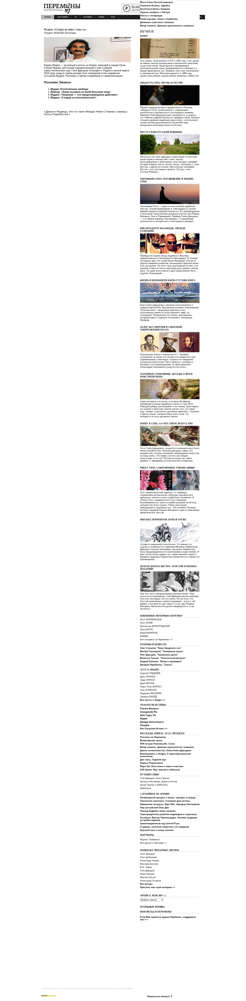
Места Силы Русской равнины (156, 2)
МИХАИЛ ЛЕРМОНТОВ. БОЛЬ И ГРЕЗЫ (163, 519)
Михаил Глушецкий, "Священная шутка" (161, 651)
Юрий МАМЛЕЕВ (149, 633)
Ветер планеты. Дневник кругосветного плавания (167, 25)
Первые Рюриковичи (151, 763)
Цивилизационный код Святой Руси (159, 823)
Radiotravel (145, 788)
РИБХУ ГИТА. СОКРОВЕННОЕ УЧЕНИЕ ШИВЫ (167, 467)
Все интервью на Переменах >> (156, 639)
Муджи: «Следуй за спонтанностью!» (73, 97)
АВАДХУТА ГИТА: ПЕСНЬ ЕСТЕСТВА (161, 83)
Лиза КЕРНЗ (146, 629)
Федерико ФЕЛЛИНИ (150, 693)
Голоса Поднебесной (56, 114)
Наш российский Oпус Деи (154, 807)
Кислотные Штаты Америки (155, 9)
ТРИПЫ (101, 17)
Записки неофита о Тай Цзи (155, 12)
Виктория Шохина (149, 864)
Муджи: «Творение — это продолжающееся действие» (84, 94)
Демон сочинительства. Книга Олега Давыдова (165, 750)
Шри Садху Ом (148, 715)
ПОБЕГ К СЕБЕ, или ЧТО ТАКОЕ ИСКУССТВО (166, 423)
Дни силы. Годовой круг (153, 759)
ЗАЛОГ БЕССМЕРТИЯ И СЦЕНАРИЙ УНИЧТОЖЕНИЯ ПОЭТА (161, 328)
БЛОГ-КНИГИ (62, 17)
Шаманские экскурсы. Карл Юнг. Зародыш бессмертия (170, 804)
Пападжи (144, 725)
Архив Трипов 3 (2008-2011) (154, 785)
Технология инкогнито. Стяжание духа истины (165, 801)
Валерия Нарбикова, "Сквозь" (156, 664)
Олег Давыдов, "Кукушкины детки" (159, 654)
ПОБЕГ (144, 36)
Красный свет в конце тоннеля (157, 830)
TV (76, 17)
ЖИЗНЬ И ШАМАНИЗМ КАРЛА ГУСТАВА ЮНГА (167, 280)
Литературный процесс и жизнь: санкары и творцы (168, 797)
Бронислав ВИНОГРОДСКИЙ (155, 626)
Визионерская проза (151, 740)
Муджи (143, 718)
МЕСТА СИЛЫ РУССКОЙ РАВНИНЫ (161, 132)
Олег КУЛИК (146, 623)
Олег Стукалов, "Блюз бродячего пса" (160, 648)
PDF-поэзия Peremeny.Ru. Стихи (157, 744)
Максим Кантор (148, 877)
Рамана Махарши (149, 708)
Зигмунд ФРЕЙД (148, 696)
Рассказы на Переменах (153, 737)
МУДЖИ (144, 636)
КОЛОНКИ (88, 17)
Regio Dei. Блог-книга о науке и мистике (161, 766)
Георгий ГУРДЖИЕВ (150, 673)
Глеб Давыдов (147, 870)
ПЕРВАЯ (47, 17)
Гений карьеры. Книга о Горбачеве (159, 19)
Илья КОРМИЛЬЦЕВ (150, 619)
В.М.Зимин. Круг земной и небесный (160, 769)
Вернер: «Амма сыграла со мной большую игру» (81, 91)
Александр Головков (150, 880)
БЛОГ (113, 17)
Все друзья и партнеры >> (153, 843)
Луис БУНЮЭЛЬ (148, 690)
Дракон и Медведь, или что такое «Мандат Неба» (74, 111)
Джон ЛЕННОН (147, 676)
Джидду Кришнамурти (152, 722)
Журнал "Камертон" (150, 839)
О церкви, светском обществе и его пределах (164, 827)
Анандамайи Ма (148, 712)
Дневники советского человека (157, 22)
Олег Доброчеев (148, 857)
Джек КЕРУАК (147, 683)
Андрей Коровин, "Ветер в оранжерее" (161, 661)
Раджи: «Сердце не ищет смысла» (65, 29)
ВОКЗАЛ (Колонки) (65, 32)
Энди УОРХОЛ (147, 680)
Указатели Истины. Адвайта (155, 5)
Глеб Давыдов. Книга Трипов (154, 778)
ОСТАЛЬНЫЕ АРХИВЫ (152, 907)
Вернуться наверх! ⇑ (160, 996)
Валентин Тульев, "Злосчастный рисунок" (163, 658)
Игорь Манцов (147, 874)
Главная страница (115, 111)
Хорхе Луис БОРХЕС (151, 686)
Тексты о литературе (151, 15)
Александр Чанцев (149, 860)
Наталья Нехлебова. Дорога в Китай (158, 781)
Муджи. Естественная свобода (69, 89)
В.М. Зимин (146, 867)
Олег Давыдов (147, 854)
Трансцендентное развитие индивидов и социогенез (168, 814)
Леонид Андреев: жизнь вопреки (158, 811)
